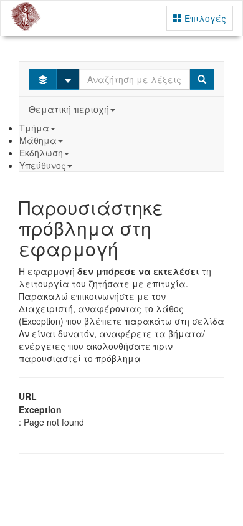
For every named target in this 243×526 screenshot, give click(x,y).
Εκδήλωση (41, 152)
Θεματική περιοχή (69, 109)
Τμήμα (34, 128)
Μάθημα (38, 140)
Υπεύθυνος (42, 165)
